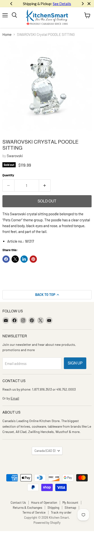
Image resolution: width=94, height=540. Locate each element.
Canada (44, 451)
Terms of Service (34, 512)
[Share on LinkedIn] (24, 259)
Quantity (8, 175)
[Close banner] (89, 4)
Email (15, 398)
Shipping (53, 507)
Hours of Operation (44, 502)
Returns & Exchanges (27, 507)
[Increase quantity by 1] (45, 185)
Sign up (75, 363)
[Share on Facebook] (6, 259)
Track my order (61, 512)
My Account (70, 502)
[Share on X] (15, 259)
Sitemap (70, 507)
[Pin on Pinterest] (33, 259)
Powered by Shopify (47, 523)
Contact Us (18, 502)
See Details (62, 3)
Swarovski (15, 156)
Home (7, 34)
